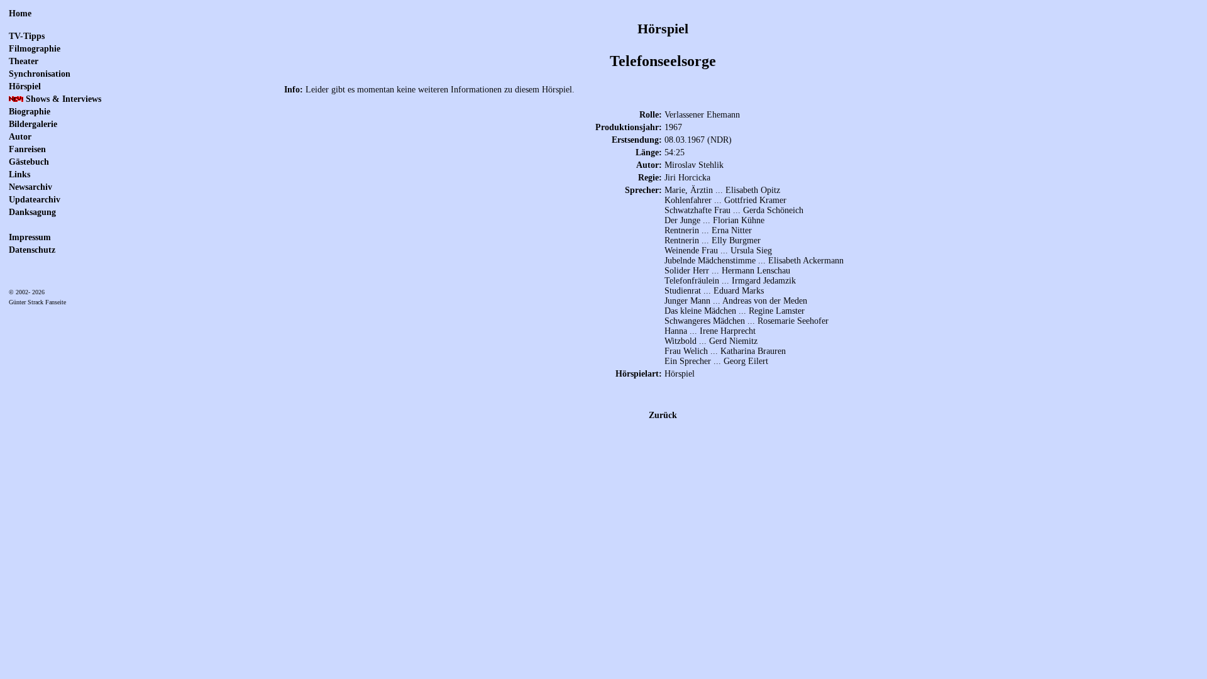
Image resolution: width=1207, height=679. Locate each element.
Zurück (663, 415)
